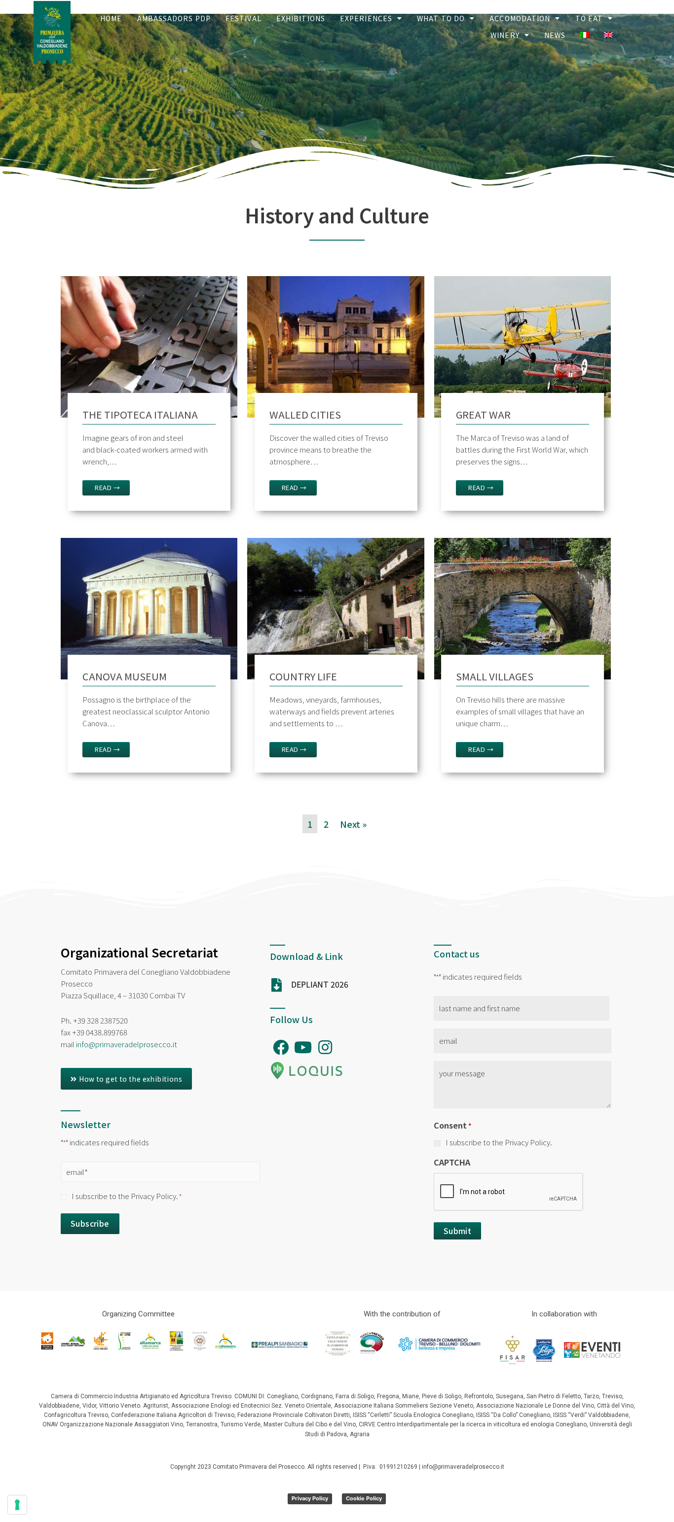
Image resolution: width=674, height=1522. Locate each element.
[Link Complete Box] (149, 397)
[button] (126, 1079)
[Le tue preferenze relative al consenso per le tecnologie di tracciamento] (17, 1504)
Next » (353, 823)
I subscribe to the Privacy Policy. (127, 1196)
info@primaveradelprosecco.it (126, 1044)
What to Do (441, 18)
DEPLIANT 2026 (319, 984)
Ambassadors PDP (174, 18)
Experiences (366, 18)
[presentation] (509, 1192)
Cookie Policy (364, 1498)
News (554, 35)
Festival (243, 18)
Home (111, 18)
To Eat (589, 18)
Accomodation (519, 18)
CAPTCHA (452, 1162)
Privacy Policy (310, 1498)
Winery (505, 35)
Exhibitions (300, 18)
